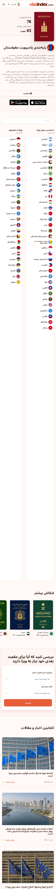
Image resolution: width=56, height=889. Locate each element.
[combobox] (28, 679)
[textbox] (28, 679)
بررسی (28, 703)
